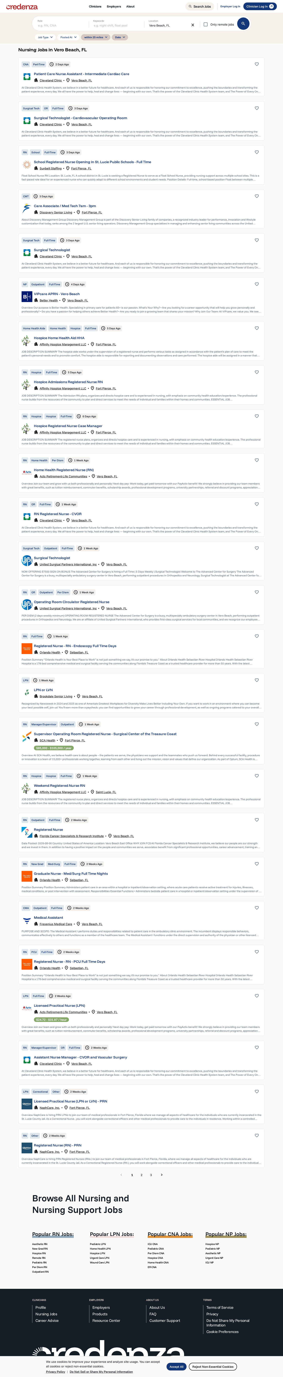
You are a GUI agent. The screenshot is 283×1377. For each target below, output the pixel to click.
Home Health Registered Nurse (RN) (64, 470)
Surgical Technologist (52, 250)
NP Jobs (235, 1234)
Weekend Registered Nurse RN (59, 785)
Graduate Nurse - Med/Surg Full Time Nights (71, 873)
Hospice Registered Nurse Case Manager (68, 426)
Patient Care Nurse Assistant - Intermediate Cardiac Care (81, 74)
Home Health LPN (100, 1248)
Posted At (69, 37)
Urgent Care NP (214, 1258)
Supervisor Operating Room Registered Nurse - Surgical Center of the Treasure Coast (105, 734)
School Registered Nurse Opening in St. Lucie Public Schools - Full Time (92, 162)
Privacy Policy (55, 1372)
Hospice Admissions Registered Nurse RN (68, 382)
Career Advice (47, 1320)
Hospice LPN (97, 1253)
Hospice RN (39, 1253)
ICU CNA (153, 1244)
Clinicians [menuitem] (95, 6)
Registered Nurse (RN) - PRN (57, 1145)
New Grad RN (40, 1248)
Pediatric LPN (98, 1244)
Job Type (46, 37)
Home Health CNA (158, 1262)
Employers (101, 1307)
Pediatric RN (39, 1262)
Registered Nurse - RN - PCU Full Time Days (69, 961)
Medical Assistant (48, 917)
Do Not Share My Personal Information (228, 1322)
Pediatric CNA (156, 1248)
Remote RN (38, 1258)
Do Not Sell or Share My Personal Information (101, 1372)
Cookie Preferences (222, 1331)
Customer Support (164, 1320)
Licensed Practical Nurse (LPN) (59, 1005)
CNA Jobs (179, 1234)
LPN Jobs (121, 1234)
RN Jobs (62, 1234)
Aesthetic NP (213, 1253)
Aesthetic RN (39, 1244)
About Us (157, 1307)
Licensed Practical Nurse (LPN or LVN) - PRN (70, 1101)
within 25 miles (96, 37)
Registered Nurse (48, 829)
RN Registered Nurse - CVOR (58, 514)
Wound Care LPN (99, 1262)
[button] (141, 77)
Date (120, 37)
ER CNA (152, 1267)
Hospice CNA (155, 1258)
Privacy (212, 1314)
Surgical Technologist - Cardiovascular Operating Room (80, 118)
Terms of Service (220, 1307)
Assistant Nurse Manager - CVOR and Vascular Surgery (80, 1057)
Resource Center (106, 1320)
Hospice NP (212, 1244)
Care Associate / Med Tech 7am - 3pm (65, 206)
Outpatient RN (40, 1271)
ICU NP (209, 1262)
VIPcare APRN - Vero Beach (57, 294)
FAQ (153, 1314)
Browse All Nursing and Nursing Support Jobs (80, 1203)
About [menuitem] (130, 6)
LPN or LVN (43, 690)
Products (99, 1314)
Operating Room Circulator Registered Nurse (71, 602)
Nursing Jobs (46, 1314)
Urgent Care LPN (99, 1258)
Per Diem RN (39, 1267)
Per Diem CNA (156, 1253)
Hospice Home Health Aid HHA (59, 338)
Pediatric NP (212, 1248)
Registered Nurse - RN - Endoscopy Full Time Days (75, 646)
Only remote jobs (222, 24)
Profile (40, 1307)
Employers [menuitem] (114, 6)
